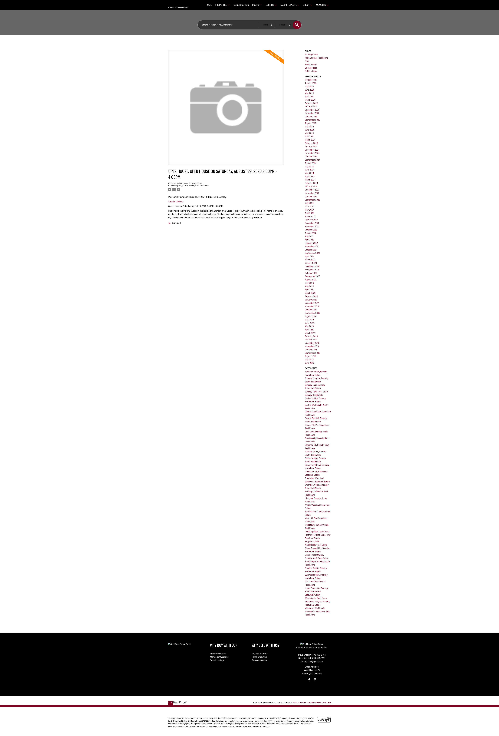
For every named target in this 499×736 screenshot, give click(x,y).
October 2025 (311, 116)
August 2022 (310, 233)
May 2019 (309, 326)
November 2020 (312, 269)
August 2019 (310, 316)
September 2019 (312, 313)
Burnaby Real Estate (314, 395)
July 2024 (309, 166)
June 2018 (309, 363)
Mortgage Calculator (219, 657)
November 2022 (312, 226)
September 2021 (312, 253)
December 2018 (312, 343)
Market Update (288, 5)
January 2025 (311, 146)
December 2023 (312, 190)
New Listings (311, 64)
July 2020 (309, 283)
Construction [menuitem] (241, 5)
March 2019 (310, 333)
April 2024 (309, 176)
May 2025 (309, 133)
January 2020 (311, 300)
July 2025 (309, 126)
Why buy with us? (218, 653)
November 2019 (312, 306)
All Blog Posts (311, 54)
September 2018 (312, 353)
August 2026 (310, 83)
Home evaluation (259, 657)
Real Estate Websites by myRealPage (317, 702)
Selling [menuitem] (270, 5)
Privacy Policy (297, 702)
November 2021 (312, 246)
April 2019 (309, 329)
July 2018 (309, 359)
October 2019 (311, 309)
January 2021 (311, 263)
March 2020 (310, 293)
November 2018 (312, 346)
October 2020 (311, 273)
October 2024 (311, 156)
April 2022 (309, 240)
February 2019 (311, 336)
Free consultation (259, 660)
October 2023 (311, 196)
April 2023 (309, 213)
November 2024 (312, 153)
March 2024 (310, 180)
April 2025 (309, 136)
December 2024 (312, 150)
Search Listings (217, 660)
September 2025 (312, 120)
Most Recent (310, 80)
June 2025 (309, 130)
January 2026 (311, 106)
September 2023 (312, 200)
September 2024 (312, 160)
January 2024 (311, 186)
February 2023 (311, 219)
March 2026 (310, 100)
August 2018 (310, 356)
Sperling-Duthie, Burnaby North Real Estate (192, 186)
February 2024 (311, 183)
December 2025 (312, 110)
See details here (175, 201)
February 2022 (311, 243)
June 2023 (309, 206)
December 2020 (312, 266)
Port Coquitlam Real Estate (317, 531)
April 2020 (309, 289)
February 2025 (311, 143)
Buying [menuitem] (255, 5)
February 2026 (311, 103)
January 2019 (311, 339)
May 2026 (309, 93)
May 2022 (309, 236)
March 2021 (310, 259)
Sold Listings (311, 71)
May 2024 (309, 173)
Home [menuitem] (209, 5)
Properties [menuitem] (221, 5)
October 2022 (311, 230)
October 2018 (311, 349)
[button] (309, 679)
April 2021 (309, 256)
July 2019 (309, 319)
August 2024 (310, 163)
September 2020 (312, 276)
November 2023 (312, 193)
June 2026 (309, 90)
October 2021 (311, 250)
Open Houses (311, 68)
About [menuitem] (306, 5)
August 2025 (310, 123)
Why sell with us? (259, 653)
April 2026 (309, 96)
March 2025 (310, 140)
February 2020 (311, 296)
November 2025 (312, 113)
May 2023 (309, 210)
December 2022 (312, 223)
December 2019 (312, 303)
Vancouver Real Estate (315, 608)
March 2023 (310, 216)
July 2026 (309, 86)
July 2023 (309, 203)
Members (321, 5)
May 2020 (309, 286)
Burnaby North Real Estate (316, 392)
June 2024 (309, 170)
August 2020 (310, 279)
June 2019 (309, 323)
